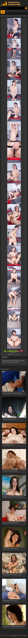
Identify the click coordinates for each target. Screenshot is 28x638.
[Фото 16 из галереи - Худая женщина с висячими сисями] (14, 348)
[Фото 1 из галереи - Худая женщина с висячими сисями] (14, 38)
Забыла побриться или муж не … (11, 548)
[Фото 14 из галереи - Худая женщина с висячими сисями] (14, 307)
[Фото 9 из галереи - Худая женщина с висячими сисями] (14, 203)
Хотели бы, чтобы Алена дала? (10, 470)
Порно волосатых (11, 3)
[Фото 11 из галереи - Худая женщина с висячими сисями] (14, 244)
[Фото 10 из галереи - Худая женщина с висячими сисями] (14, 224)
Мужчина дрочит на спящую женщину (12, 393)
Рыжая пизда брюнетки (8, 445)
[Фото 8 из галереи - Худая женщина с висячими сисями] (14, 182)
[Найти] (26, 8)
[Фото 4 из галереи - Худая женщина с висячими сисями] (14, 100)
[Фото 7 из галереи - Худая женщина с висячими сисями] (14, 162)
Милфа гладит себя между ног (10, 600)
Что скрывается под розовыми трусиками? (13, 626)
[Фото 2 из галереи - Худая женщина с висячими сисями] (14, 58)
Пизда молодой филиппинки (10, 419)
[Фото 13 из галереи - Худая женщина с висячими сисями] (14, 286)
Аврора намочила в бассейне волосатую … (13, 496)
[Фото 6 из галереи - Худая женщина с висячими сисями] (14, 141)
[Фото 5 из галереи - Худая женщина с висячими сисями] (14, 120)
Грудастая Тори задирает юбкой (11, 522)
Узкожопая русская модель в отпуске (12, 574)
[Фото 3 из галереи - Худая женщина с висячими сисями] (14, 79)
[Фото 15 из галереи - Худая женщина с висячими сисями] (14, 327)
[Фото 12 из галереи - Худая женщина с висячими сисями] (14, 265)
